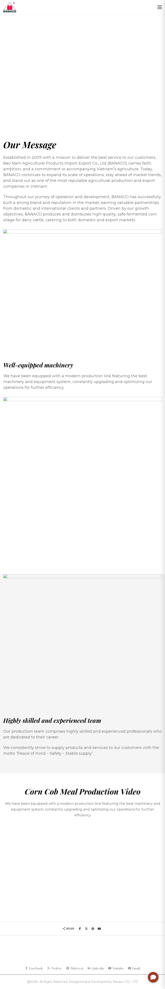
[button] (82, 868)
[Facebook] (80, 928)
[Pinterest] (93, 928)
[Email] (99, 928)
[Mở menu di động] (159, 7)
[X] (86, 928)
